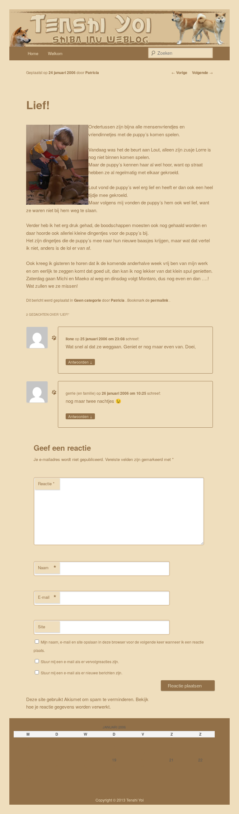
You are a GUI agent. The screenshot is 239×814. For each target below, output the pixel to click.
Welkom (55, 53)
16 (28, 760)
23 (28, 766)
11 (85, 753)
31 (57, 772)
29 (200, 766)
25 (85, 766)
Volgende (202, 72)
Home (33, 53)
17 (57, 760)
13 (143, 753)
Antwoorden (80, 362)
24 (57, 766)
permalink (160, 300)
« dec (18, 779)
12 (114, 753)
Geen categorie (87, 300)
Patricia (92, 72)
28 (171, 766)
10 (57, 753)
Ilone (70, 339)
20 (143, 760)
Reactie (46, 483)
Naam (47, 568)
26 (114, 766)
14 (171, 753)
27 (143, 766)
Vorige (179, 72)
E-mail (47, 597)
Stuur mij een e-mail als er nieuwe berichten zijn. (81, 672)
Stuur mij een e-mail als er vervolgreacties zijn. (80, 661)
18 (85, 760)
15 (200, 753)
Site (41, 627)
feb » (30, 779)
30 (28, 772)
